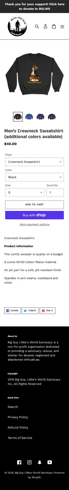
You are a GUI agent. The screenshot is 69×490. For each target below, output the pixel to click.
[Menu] (62, 26)
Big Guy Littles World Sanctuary (34, 472)
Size (8, 185)
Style (8, 154)
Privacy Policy (18, 417)
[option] (17, 116)
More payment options (34, 224)
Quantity (52, 185)
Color (8, 169)
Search (13, 407)
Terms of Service (20, 438)
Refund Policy (18, 427)
